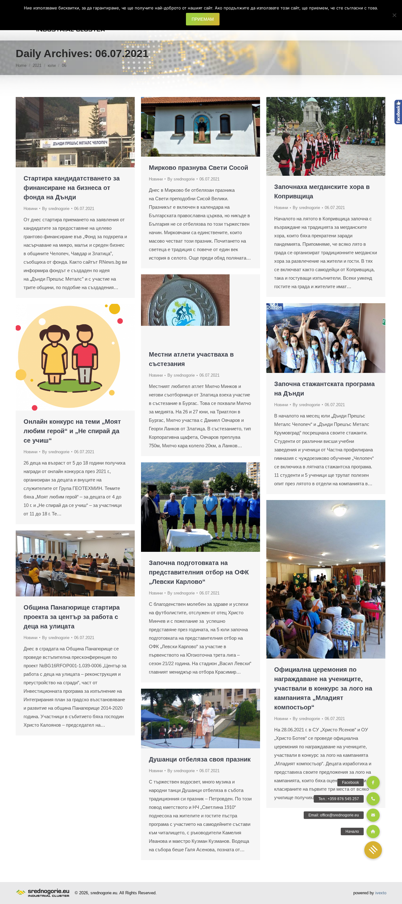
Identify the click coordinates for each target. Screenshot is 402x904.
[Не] (394, 15)
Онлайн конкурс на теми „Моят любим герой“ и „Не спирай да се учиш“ (72, 431)
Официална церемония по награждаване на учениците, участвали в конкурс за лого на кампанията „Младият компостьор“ (323, 688)
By (55, 208)
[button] (373, 850)
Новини (30, 208)
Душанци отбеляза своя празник (200, 759)
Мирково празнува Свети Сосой (198, 167)
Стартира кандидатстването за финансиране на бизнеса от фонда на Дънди (72, 188)
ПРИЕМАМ (203, 19)
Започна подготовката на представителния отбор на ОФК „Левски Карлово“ (199, 572)
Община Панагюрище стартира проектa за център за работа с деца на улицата (72, 617)
